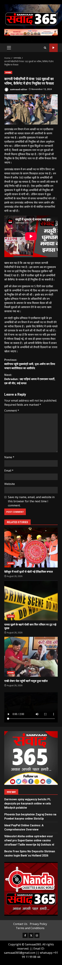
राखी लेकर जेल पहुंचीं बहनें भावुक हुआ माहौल (31, 657)
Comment (11, 410)
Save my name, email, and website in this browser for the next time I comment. (31, 501)
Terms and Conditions (30, 928)
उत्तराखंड (8, 72)
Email (8, 470)
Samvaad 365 (53, 48)
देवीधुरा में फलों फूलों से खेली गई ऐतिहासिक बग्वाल (31, 547)
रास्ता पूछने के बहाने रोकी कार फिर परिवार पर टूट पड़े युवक (31, 600)
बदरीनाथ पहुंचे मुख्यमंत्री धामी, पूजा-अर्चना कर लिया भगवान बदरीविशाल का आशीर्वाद (29, 364)
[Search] (45, 47)
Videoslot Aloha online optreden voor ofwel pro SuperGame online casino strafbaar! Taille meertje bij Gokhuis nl (29, 840)
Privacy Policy (38, 924)
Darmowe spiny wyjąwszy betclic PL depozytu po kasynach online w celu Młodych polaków (27, 803)
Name (9, 457)
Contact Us (20, 924)
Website (9, 484)
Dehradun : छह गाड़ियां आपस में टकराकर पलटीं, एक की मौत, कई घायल (29, 379)
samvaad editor (18, 89)
